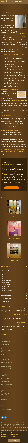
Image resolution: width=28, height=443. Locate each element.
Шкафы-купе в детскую (14, 238)
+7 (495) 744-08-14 (17, 1)
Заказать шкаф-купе (11, 187)
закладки (7, 181)
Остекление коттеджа (6, 350)
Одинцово (21, 424)
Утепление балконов (6, 366)
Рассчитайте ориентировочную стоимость (14, 168)
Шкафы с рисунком (6, 288)
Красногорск (16, 424)
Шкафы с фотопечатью (14, 216)
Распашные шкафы (6, 274)
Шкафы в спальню (6, 278)
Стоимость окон (4, 345)
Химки (24, 422)
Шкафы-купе (4, 374)
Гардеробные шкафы (6, 284)
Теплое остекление (5, 357)
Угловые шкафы (5, 272)
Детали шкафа (5, 301)
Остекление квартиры (6, 348)
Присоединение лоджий (6, 368)
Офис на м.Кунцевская (6, 411)
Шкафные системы (6, 293)
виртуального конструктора (17, 100)
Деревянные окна (5, 344)
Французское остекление (7, 360)
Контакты (3, 391)
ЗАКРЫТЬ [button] (14, 440)
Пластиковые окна (5, 341)
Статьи (2, 397)
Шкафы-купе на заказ (6, 268)
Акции (2, 390)
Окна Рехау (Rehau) (5, 342)
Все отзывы (3, 334)
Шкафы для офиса (6, 286)
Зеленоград (20, 422)
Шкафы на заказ (5, 266)
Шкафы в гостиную (6, 282)
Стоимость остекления (6, 362)
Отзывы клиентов (5, 400)
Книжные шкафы (14, 260)
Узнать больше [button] (11, 436)
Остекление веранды (6, 351)
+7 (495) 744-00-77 (13, 161)
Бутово (15, 422)
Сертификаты (4, 399)
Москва (11, 422)
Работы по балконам (6, 394)
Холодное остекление (6, 359)
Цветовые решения (6, 295)
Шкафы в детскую (6, 276)
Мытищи (10, 424)
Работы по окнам (5, 393)
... (22, 311)
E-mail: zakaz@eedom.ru (6, 409)
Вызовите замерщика (9, 164)
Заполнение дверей (6, 298)
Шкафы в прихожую (6, 280)
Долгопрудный (4, 424)
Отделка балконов (5, 365)
